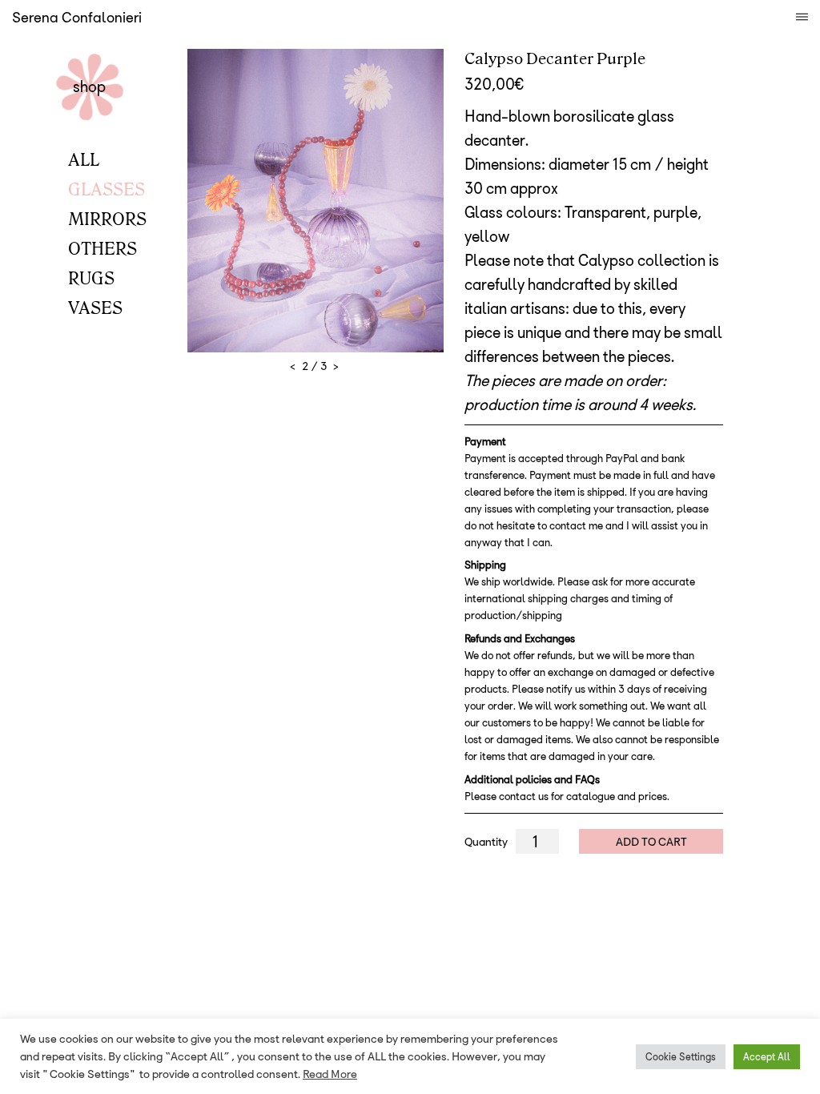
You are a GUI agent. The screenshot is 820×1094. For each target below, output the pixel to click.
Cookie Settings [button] (680, 1056)
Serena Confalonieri (77, 17)
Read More (330, 1073)
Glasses (106, 188)
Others (102, 247)
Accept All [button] (766, 1056)
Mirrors (107, 218)
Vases (95, 307)
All (83, 159)
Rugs (91, 277)
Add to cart (651, 841)
